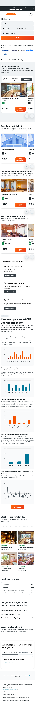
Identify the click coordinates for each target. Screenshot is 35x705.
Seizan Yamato (6, 239)
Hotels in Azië (19, 675)
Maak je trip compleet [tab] (10, 652)
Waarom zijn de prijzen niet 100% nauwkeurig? (16, 700)
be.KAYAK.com (5, 675)
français (19, 9)
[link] (10, 275)
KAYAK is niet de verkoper (10, 694)
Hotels (12, 675)
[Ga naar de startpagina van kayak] (11, 14)
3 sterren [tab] (17, 526)
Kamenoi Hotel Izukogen (9, 194)
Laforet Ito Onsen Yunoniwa (11, 98)
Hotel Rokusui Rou (8, 149)
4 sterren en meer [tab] (7, 526)
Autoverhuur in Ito (9, 662)
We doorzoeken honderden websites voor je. (16, 697)
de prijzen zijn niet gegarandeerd (10, 689)
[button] (33, 9)
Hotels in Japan (27, 675)
